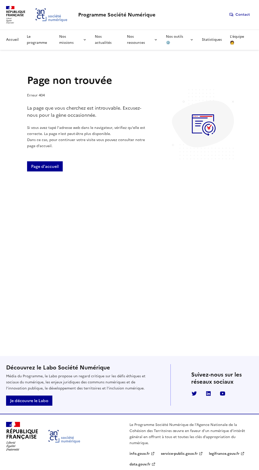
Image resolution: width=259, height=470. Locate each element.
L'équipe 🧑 (237, 39)
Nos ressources (136, 39)
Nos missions (66, 39)
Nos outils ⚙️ (174, 39)
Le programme (37, 39)
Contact (242, 14)
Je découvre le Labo (29, 401)
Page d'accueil (45, 166)
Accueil (12, 39)
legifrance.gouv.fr (224, 453)
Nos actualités (103, 39)
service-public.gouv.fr (179, 453)
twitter (194, 393)
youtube (223, 393)
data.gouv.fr (140, 464)
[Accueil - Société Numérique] (64, 436)
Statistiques (212, 39)
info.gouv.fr (140, 453)
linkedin (208, 393)
